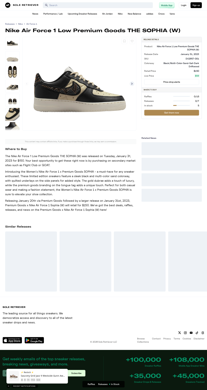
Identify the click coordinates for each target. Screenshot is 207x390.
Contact (156, 338)
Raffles (91, 384)
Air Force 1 (31, 23)
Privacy (167, 338)
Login (183, 5)
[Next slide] (132, 83)
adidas (149, 13)
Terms (177, 338)
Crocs (161, 13)
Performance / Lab (53, 13)
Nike (120, 13)
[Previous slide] (26, 83)
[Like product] (132, 41)
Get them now (171, 112)
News (35, 13)
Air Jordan (107, 13)
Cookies (187, 338)
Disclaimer (199, 338)
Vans (172, 13)
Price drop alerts (171, 81)
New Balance (134, 13)
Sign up (196, 5)
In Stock (115, 384)
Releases (10, 23)
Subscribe (76, 373)
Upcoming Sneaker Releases (82, 13)
